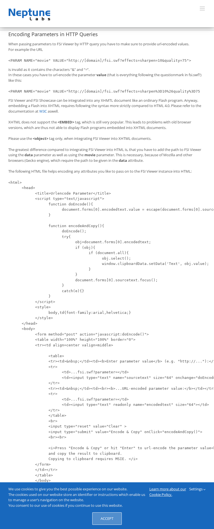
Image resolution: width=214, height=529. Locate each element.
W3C (43, 111)
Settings (196, 488)
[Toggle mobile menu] (203, 8)
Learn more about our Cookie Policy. (167, 491)
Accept (107, 518)
